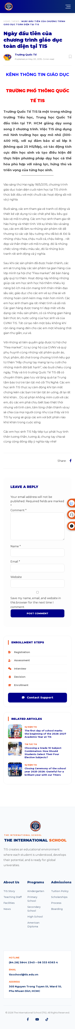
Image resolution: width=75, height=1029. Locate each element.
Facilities (9, 902)
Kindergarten (35, 891)
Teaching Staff (12, 897)
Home (6, 21)
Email (15, 561)
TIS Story (9, 891)
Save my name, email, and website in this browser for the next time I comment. (35, 603)
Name (15, 546)
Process (56, 902)
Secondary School (34, 908)
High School (35, 916)
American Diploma (33, 924)
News (15, 21)
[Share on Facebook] (71, 461)
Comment (18, 510)
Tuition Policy (60, 891)
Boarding (57, 909)
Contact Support (39, 697)
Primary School (32, 898)
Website (16, 577)
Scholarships (59, 897)
